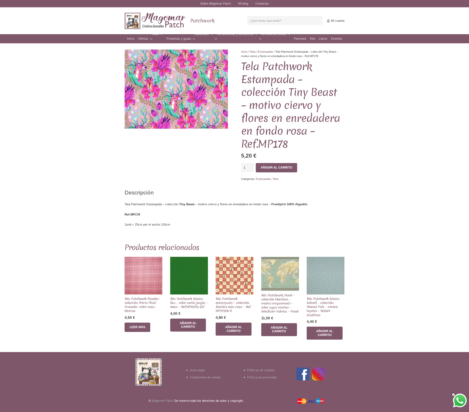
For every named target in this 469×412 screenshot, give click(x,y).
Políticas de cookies (261, 370)
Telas (253, 51)
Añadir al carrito (276, 167)
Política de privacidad (261, 377)
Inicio (244, 51)
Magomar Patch (162, 400)
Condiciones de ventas (205, 377)
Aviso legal (197, 370)
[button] (221, 56)
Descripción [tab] (139, 193)
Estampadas (265, 51)
